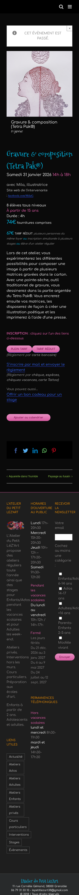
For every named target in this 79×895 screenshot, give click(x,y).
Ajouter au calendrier (28, 417)
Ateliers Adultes (14, 781)
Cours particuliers (18, 824)
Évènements (18, 850)
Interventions (19, 834)
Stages (14, 842)
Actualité (15, 756)
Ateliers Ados (14, 767)
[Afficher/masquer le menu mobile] (70, 6)
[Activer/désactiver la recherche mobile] (61, 6)
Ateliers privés (14, 810)
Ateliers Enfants (15, 796)
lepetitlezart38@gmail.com (50, 890)
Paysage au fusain (59, 476)
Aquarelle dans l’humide (23, 476)
